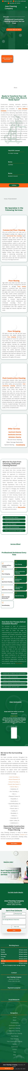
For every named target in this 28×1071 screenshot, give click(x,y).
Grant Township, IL (14, 777)
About (14, 1020)
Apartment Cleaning (14, 432)
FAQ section (19, 663)
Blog (14, 1054)
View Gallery (14, 843)
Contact (14, 1049)
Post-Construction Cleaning (14, 1041)
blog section (21, 507)
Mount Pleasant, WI (14, 779)
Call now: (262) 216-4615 (14, 29)
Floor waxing (21, 286)
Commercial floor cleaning (14, 236)
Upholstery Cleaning (14, 437)
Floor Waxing (14, 1036)
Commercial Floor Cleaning (14, 1033)
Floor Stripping (14, 1039)
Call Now (14, 185)
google (14, 1004)
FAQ (14, 1052)
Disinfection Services (14, 434)
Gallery (15, 1044)
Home (14, 1017)
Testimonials (14, 1046)
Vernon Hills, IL (14, 786)
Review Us (7, 1068)
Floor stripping (11, 337)
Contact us (23, 834)
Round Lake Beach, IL (14, 784)
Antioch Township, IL (14, 782)
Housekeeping (20, 444)
